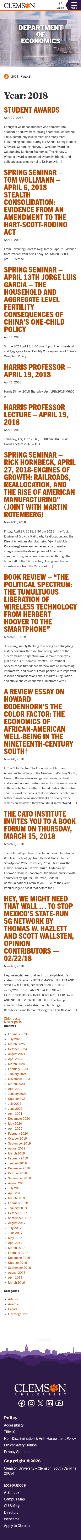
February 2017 (18, 1252)
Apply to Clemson (17, 1525)
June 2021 (15, 1108)
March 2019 (16, 1153)
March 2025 (16, 1044)
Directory (11, 1512)
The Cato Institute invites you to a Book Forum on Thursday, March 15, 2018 (40, 824)
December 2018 (19, 1168)
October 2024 (17, 1049)
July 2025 (15, 1039)
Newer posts (13, 1021)
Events (12, 1309)
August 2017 (17, 1223)
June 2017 (15, 1233)
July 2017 (15, 1228)
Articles (13, 1299)
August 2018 (17, 1183)
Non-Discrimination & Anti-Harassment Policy (40, 1438)
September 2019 (19, 1143)
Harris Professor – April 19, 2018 (37, 370)
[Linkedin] (49, 1405)
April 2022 (15, 1089)
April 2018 (15, 1193)
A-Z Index (11, 1492)
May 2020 (15, 1123)
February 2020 (18, 1133)
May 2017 (15, 1238)
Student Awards (32, 109)
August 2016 (17, 1272)
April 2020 (15, 1128)
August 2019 (17, 1148)
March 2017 (16, 1248)
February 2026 (18, 1034)
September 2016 (19, 1267)
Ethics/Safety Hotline (20, 1444)
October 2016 (17, 1262)
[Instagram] (31, 1405)
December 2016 (19, 1257)
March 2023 (16, 1084)
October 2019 (17, 1138)
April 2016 (15, 1277)
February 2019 (18, 1158)
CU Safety (12, 1505)
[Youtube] (59, 1405)
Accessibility (13, 1425)
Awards (13, 1304)
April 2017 (15, 1243)
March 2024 (16, 1064)
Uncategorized (18, 1314)
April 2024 (15, 1059)
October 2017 (17, 1213)
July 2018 (15, 1188)
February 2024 (18, 1069)
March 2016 (16, 1282)
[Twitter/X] (40, 1405)
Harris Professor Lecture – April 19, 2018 (36, 414)
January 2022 (17, 1093)
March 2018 (16, 1198)
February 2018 (18, 1203)
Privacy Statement (18, 1451)
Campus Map (14, 1499)
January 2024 (17, 1074)
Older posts (12, 1018)
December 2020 (19, 1118)
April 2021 (15, 1113)
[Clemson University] (19, 7)
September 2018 (19, 1178)
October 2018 (17, 1173)
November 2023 (19, 1079)
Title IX (9, 1431)
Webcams (11, 1518)
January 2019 (17, 1163)
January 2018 (17, 1208)
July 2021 (15, 1103)
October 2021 (17, 1098)
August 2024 (17, 1054)
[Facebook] (21, 1405)
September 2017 (19, 1218)
